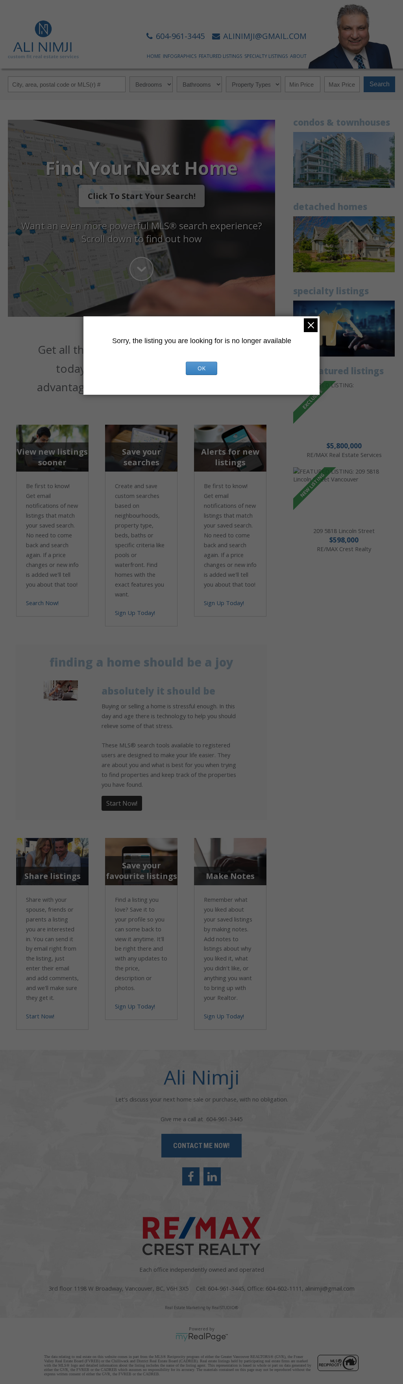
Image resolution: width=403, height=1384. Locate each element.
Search (380, 84)
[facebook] (191, 1176)
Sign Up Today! (135, 613)
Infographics (179, 56)
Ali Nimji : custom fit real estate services (43, 39)
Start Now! (121, 803)
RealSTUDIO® (225, 1307)
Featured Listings (220, 56)
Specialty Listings (266, 56)
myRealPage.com (201, 1337)
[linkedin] (212, 1176)
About (298, 56)
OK (201, 368)
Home (154, 56)
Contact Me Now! (201, 1145)
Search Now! (42, 603)
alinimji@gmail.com (330, 1288)
